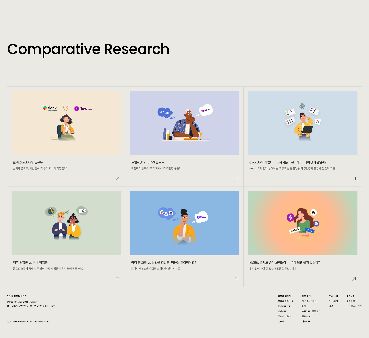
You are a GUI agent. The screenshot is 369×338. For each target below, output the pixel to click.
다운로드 (306, 321)
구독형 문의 (352, 301)
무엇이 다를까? (285, 316)
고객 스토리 (86, 5)
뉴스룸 (281, 321)
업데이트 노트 (284, 306)
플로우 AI (306, 316)
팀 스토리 (333, 301)
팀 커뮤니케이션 (309, 301)
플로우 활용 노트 (285, 301)
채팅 (304, 306)
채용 (331, 306)
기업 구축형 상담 (354, 306)
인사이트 (282, 311)
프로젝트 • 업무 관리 (311, 311)
